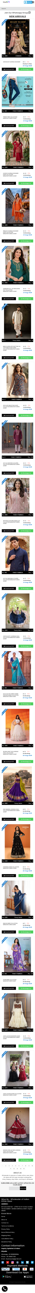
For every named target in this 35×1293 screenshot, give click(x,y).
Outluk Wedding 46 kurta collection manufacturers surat (11, 464)
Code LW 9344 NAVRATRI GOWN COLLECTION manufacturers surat (11, 1037)
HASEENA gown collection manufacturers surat (11, 867)
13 (17, 1169)
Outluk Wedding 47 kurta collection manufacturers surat (11, 580)
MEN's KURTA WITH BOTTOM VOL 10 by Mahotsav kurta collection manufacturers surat (12, 348)
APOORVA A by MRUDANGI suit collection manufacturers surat (11, 522)
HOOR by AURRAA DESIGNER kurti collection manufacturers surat (10, 175)
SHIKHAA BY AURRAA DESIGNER (11, 62)
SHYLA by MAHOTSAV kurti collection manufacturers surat (11, 407)
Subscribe (23, 1188)
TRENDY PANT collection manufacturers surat (10, 117)
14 (20, 1169)
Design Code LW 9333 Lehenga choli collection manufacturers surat (11, 1151)
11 (10, 1169)
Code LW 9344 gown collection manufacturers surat (12, 1094)
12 (14, 1169)
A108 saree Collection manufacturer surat (9, 980)
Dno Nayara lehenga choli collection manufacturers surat (11, 811)
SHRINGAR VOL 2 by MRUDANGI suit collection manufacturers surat (11, 290)
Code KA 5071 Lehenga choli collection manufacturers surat (11, 637)
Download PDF (9, 69)
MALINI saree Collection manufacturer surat (10, 924)
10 (32, 1166)
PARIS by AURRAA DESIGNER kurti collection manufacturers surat (10, 232)
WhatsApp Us (26, 69)
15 (23, 1169)
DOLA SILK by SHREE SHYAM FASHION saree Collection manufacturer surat (10, 695)
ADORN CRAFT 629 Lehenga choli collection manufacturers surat (10, 753)
